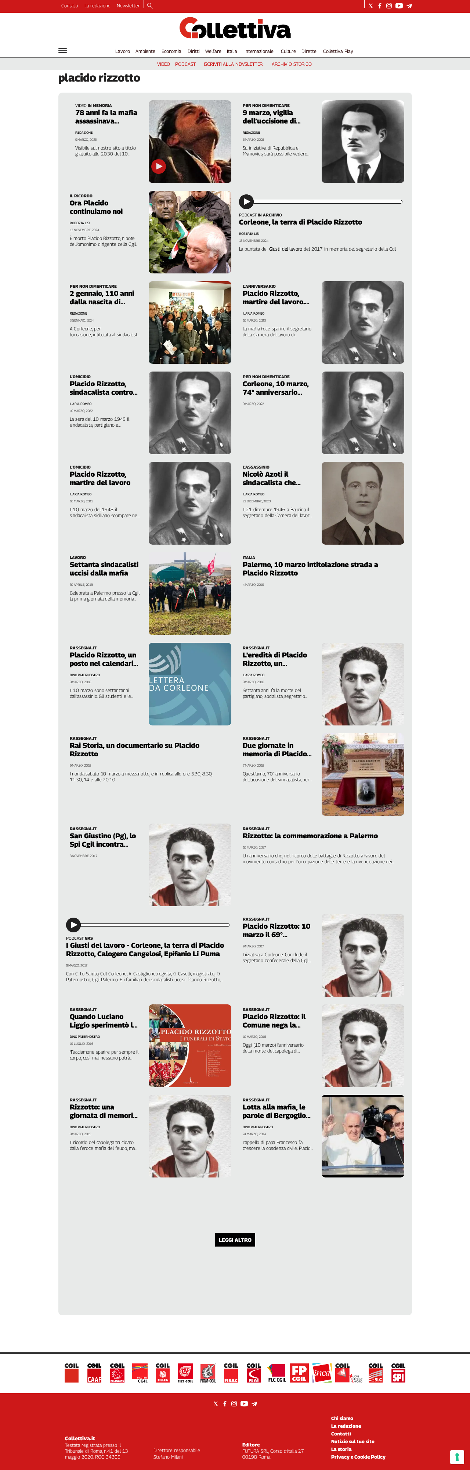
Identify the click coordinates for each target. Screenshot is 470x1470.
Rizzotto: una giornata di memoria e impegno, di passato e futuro (105, 1119)
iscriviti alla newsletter (233, 64)
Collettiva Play (338, 51)
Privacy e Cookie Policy (358, 1457)
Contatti (69, 5)
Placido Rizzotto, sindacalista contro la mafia (101, 392)
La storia (341, 1449)
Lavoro (122, 51)
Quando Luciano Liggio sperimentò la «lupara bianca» (103, 1024)
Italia (232, 51)
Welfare (213, 51)
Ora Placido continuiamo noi (96, 207)
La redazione (97, 5)
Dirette (308, 51)
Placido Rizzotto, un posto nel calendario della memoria (103, 663)
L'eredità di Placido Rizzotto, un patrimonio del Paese (278, 663)
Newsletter (128, 5)
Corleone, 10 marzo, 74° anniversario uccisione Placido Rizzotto (275, 396)
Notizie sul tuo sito (353, 1441)
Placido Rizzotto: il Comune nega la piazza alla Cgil (274, 1024)
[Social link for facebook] (380, 5)
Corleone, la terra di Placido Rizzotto (300, 222)
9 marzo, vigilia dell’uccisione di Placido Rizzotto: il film (274, 125)
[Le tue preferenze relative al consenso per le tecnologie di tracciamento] (457, 1457)
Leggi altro (235, 1240)
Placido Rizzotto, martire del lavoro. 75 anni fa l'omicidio (276, 301)
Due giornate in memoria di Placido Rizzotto (275, 753)
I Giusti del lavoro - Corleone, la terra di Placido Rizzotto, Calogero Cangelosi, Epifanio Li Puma (145, 949)
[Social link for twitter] (370, 5)
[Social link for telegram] (409, 5)
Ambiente (145, 51)
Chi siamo (342, 1418)
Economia (171, 51)
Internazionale (259, 51)
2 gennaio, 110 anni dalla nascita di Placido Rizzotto (102, 301)
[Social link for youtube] (399, 5)
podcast (185, 64)
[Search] (150, 6)
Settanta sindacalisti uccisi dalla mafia (104, 568)
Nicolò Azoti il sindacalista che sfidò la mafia (269, 482)
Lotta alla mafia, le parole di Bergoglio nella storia (274, 1115)
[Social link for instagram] (389, 5)
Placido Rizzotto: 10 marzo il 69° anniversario (276, 934)
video (163, 64)
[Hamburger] (62, 50)
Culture (288, 51)
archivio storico (292, 64)
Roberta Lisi (80, 223)
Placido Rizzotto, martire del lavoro (100, 478)
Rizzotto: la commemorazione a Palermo (310, 836)
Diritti (193, 51)
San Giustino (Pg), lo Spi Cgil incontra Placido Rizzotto (103, 844)
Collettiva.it (80, 1438)
